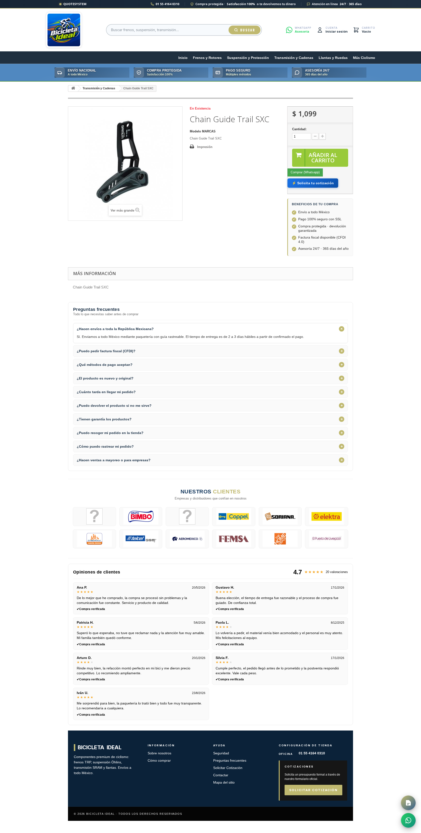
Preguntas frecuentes (229, 760)
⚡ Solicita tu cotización (313, 183)
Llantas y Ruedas (333, 58)
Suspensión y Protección (248, 58)
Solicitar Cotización (227, 768)
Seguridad (221, 753)
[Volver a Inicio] (73, 88)
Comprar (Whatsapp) (305, 172)
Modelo (195, 131)
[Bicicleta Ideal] (64, 30)
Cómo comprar (159, 760)
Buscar (247, 30)
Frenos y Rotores (207, 58)
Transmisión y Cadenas (293, 58)
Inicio (183, 58)
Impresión (204, 147)
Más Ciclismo (364, 58)
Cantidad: (299, 129)
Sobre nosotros (159, 753)
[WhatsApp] (408, 820)
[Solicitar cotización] (408, 803)
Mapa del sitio (224, 782)
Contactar (220, 775)
